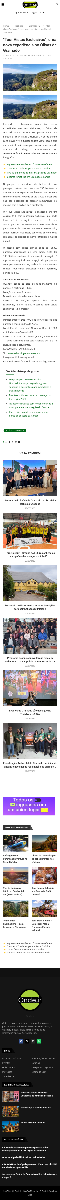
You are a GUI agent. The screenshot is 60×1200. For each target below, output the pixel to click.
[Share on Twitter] (12, 441)
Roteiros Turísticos (11, 1058)
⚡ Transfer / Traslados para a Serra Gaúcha (26, 168)
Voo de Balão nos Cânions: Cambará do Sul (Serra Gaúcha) (14, 891)
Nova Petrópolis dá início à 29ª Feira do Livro (24, 1157)
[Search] (56, 4)
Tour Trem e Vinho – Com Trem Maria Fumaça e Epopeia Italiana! (42, 925)
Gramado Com (39, 1072)
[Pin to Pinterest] (16, 441)
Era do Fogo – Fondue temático (36, 1107)
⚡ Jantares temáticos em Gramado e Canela (26, 176)
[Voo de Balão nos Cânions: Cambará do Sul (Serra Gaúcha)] (15, 875)
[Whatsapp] (39, 1041)
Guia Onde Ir (9, 1067)
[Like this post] (6, 441)
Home (6, 25)
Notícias (19, 25)
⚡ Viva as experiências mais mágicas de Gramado (30, 172)
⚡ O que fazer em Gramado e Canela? (23, 949)
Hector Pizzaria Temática (33, 1122)
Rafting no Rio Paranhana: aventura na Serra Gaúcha (15, 858)
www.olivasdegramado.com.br (24, 353)
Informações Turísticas (43, 1058)
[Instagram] (33, 1041)
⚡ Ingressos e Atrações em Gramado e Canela (27, 164)
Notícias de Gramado (15, 430)
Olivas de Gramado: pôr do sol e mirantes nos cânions (44, 858)
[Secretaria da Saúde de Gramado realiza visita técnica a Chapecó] (30, 478)
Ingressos (7, 1072)
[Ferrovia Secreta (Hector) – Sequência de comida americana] (10, 1096)
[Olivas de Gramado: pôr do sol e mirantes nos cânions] (44, 843)
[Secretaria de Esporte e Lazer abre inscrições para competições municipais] (30, 583)
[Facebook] (21, 1041)
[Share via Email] (19, 441)
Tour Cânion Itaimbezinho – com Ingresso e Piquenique (14, 924)
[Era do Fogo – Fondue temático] (10, 1111)
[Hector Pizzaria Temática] (10, 1126)
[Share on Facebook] (9, 441)
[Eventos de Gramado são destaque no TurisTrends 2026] (30, 688)
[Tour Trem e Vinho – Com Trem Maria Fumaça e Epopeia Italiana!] (44, 908)
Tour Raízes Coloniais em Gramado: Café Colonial (43, 891)
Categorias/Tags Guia (42, 1067)
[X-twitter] (27, 1041)
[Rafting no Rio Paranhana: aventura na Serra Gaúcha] (15, 843)
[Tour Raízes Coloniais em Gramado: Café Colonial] (44, 875)
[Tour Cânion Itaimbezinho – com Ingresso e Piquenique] (15, 908)
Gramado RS (34, 25)
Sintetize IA (8, 1076)
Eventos (6, 1063)
